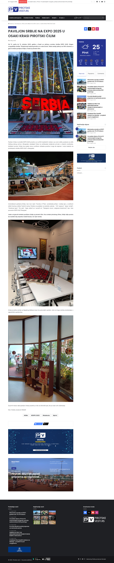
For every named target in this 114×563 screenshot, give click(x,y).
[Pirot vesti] (19, 9)
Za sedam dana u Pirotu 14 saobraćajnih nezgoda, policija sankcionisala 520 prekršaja (95, 89)
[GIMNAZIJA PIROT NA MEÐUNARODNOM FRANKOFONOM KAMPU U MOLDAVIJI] (81, 106)
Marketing (89, 559)
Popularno (91, 73)
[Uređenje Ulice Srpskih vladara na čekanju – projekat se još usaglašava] (81, 116)
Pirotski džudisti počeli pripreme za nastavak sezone (41, 1)
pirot (55, 415)
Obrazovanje (15, 468)
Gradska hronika (28, 17)
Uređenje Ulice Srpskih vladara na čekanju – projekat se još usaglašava (96, 115)
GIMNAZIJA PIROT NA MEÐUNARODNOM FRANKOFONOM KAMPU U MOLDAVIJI (27, 475)
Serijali (54, 17)
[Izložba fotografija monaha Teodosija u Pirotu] (52, 518)
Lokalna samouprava (15, 17)
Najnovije (81, 73)
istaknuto (47, 415)
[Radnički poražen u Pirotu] (36, 522)
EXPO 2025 (35, 415)
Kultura (37, 17)
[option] (40, 474)
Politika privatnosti (97, 559)
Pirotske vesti (16, 560)
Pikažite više (91, 147)
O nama (61, 17)
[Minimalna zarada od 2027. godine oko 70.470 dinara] (81, 82)
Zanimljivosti (18, 23)
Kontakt (104, 559)
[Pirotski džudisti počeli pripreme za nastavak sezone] (81, 99)
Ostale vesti (45, 17)
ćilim (26, 415)
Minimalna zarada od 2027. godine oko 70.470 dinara (95, 80)
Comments (101, 73)
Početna (11, 23)
